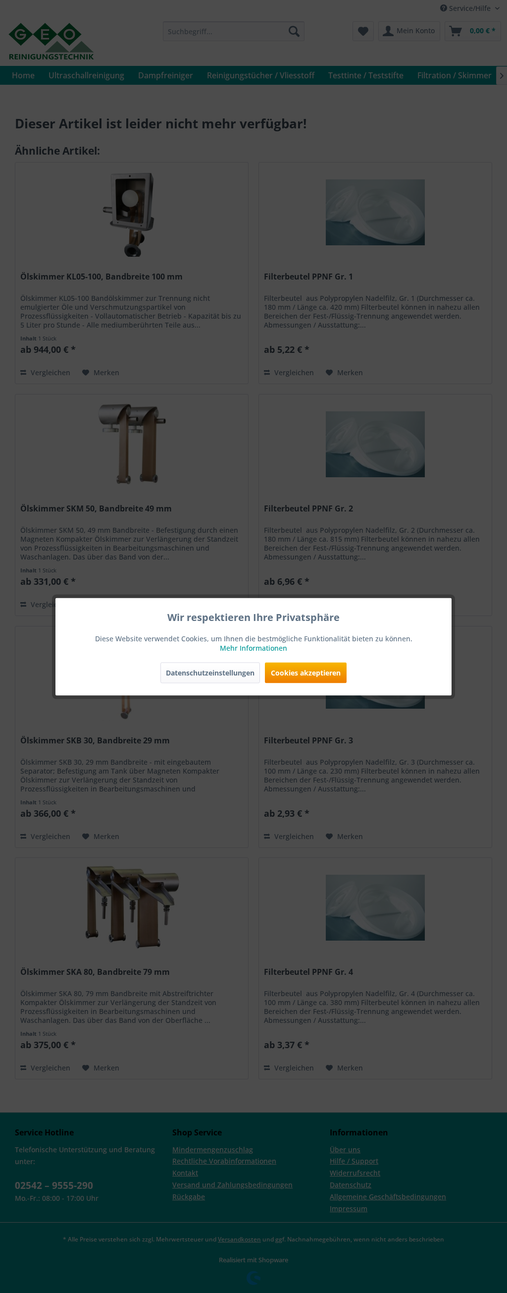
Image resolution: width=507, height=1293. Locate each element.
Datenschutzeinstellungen (210, 672)
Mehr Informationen (253, 647)
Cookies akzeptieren (306, 672)
